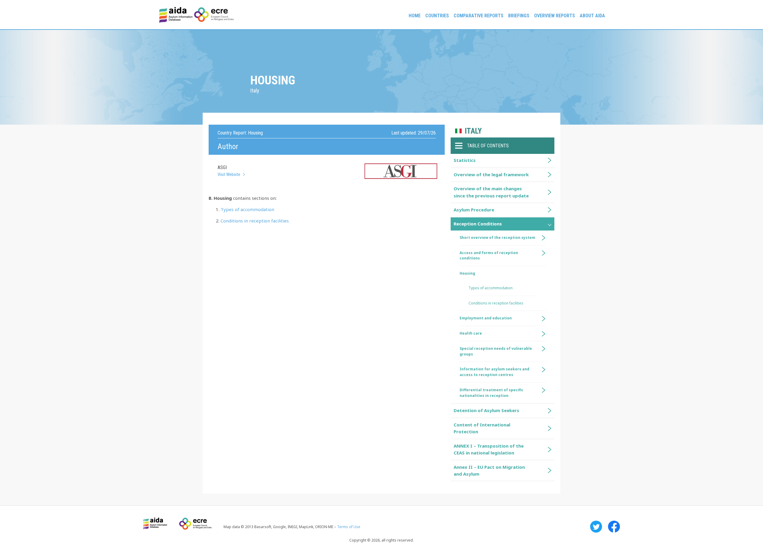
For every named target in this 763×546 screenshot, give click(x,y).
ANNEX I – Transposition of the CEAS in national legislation (489, 449)
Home (415, 15)
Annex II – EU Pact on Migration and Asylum (489, 470)
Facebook (614, 527)
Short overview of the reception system (497, 237)
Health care (471, 333)
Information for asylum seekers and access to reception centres (494, 371)
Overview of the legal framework (491, 174)
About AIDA (592, 15)
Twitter (596, 527)
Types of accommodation (247, 209)
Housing (467, 273)
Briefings (518, 15)
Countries (437, 15)
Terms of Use (348, 526)
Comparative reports (478, 15)
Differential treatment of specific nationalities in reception (491, 392)
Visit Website (229, 174)
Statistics (465, 160)
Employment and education (486, 318)
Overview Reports (554, 15)
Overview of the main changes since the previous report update (491, 191)
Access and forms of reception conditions (489, 255)
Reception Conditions (478, 224)
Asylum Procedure (474, 210)
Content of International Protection (482, 428)
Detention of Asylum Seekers (486, 410)
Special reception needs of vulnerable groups (496, 351)
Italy (473, 131)
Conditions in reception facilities (255, 221)
